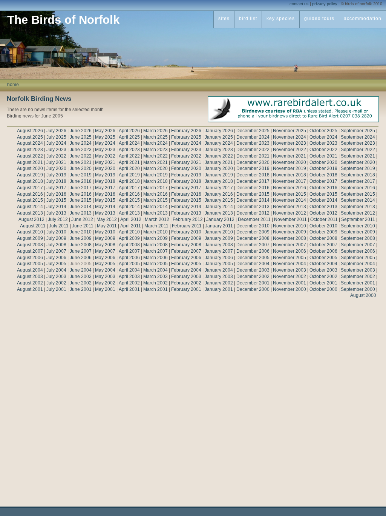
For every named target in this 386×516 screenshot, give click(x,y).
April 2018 (129, 181)
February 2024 (186, 143)
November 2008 (289, 238)
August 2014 (30, 206)
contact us (299, 4)
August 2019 (30, 175)
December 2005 (253, 257)
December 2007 (253, 244)
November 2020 (289, 162)
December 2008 (253, 238)
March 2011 (156, 226)
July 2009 (56, 238)
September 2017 (358, 181)
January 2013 (219, 213)
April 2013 (129, 213)
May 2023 (105, 149)
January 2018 (219, 181)
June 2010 (81, 232)
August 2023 (30, 149)
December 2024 (253, 137)
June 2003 (81, 276)
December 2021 (253, 156)
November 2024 (289, 137)
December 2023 (253, 143)
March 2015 (155, 200)
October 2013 (323, 206)
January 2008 (219, 244)
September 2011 (358, 219)
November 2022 (289, 149)
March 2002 (155, 283)
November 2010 (289, 226)
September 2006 (358, 251)
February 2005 (186, 263)
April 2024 (129, 143)
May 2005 (105, 263)
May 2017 (105, 187)
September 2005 (358, 257)
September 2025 (358, 130)
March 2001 (155, 289)
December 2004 (253, 263)
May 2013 (105, 213)
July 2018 (56, 181)
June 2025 (81, 137)
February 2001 (186, 289)
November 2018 (289, 175)
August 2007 (30, 251)
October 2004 (323, 263)
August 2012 (31, 219)
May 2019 (105, 175)
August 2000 (363, 295)
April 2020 (129, 168)
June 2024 (81, 143)
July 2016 (56, 194)
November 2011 (290, 219)
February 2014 (186, 206)
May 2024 (105, 143)
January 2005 (219, 263)
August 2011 (33, 226)
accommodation (362, 18)
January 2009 (219, 238)
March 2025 (155, 137)
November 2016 (289, 187)
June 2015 (81, 200)
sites (224, 18)
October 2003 (323, 270)
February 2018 (186, 181)
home (13, 84)
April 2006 (129, 257)
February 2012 (188, 219)
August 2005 (30, 263)
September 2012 (358, 213)
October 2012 (323, 213)
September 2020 (358, 162)
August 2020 (30, 168)
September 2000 (358, 289)
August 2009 (30, 238)
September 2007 (358, 244)
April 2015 (129, 200)
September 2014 (358, 200)
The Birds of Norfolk (63, 19)
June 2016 (81, 194)
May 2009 (105, 238)
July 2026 (56, 130)
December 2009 (253, 232)
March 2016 (155, 194)
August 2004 (30, 270)
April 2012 (130, 219)
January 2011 (219, 226)
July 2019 (56, 175)
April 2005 (129, 263)
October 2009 (323, 232)
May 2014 (105, 206)
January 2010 (219, 232)
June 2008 (81, 244)
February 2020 (186, 168)
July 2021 (56, 162)
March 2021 (155, 162)
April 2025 (129, 137)
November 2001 (289, 283)
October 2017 (323, 181)
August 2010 (30, 232)
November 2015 (289, 194)
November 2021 (289, 156)
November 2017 (289, 181)
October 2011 (324, 219)
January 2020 (219, 168)
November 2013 (289, 206)
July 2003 (56, 276)
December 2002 (253, 276)
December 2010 (253, 226)
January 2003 (219, 276)
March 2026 (155, 130)
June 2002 (81, 283)
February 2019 (186, 175)
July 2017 (56, 187)
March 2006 (155, 257)
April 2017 (129, 187)
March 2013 (155, 213)
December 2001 (253, 283)
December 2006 (253, 251)
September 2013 (358, 206)
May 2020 (105, 168)
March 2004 (155, 270)
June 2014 (81, 206)
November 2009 (289, 232)
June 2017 (81, 187)
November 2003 (289, 270)
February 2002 (186, 283)
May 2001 (105, 289)
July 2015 (56, 200)
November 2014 (289, 200)
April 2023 (129, 149)
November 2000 (289, 289)
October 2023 (323, 143)
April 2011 (130, 226)
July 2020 (56, 168)
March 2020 (155, 168)
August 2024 (30, 143)
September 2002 (358, 276)
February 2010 (186, 232)
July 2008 (56, 244)
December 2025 (253, 130)
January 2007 (219, 251)
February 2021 (186, 162)
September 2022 (358, 149)
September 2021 (358, 156)
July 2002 (56, 283)
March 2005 (155, 263)
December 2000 (253, 289)
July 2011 (59, 226)
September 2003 (358, 270)
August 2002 (30, 283)
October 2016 (323, 187)
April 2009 (129, 238)
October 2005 (323, 257)
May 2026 (105, 130)
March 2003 (155, 276)
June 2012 (82, 219)
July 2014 (56, 206)
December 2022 (253, 149)
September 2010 (358, 226)
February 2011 (187, 226)
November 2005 (289, 257)
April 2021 (129, 162)
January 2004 (219, 270)
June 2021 (81, 162)
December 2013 (253, 206)
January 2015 (219, 200)
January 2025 (219, 137)
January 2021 (219, 162)
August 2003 (30, 276)
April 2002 (129, 283)
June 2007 (81, 251)
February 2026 (186, 130)
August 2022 (30, 156)
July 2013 (56, 213)
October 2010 (323, 226)
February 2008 (186, 244)
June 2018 (81, 181)
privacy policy (324, 4)
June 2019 (81, 175)
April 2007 (129, 251)
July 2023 (56, 149)
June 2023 (81, 149)
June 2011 (82, 226)
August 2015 (30, 200)
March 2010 (155, 232)
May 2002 (105, 283)
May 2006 (105, 257)
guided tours (319, 18)
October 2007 (323, 244)
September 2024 (358, 137)
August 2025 (30, 137)
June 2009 (81, 238)
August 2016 (30, 194)
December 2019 (253, 168)
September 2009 (358, 232)
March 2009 (155, 238)
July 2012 (58, 219)
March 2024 (155, 143)
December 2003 (253, 270)
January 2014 (219, 206)
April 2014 (129, 206)
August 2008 (30, 244)
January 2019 (219, 175)
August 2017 (30, 187)
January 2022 (219, 156)
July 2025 (56, 137)
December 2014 (253, 200)
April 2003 (129, 276)
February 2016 (186, 194)
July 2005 (56, 263)
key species (281, 18)
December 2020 (253, 162)
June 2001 (81, 289)
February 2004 (186, 270)
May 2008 (105, 244)
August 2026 (30, 130)
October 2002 (323, 276)
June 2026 (81, 130)
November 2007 (289, 244)
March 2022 (155, 156)
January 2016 (219, 194)
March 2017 (155, 187)
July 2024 (56, 143)
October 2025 (323, 130)
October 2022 (323, 149)
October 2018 (323, 175)
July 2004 (56, 270)
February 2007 (186, 251)
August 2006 (30, 257)
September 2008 (358, 238)
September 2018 (358, 175)
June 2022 (81, 156)
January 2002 (219, 283)
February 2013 (186, 213)
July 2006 (56, 257)
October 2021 (323, 156)
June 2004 (81, 270)
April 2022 (129, 156)
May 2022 (105, 156)
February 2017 (186, 187)
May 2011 (107, 226)
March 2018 (155, 181)
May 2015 (105, 200)
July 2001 (56, 289)
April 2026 (129, 130)
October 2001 (323, 283)
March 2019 (155, 175)
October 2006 (323, 251)
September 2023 (358, 143)
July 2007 (56, 251)
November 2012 (289, 213)
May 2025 (105, 137)
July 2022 (56, 156)
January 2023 (219, 149)
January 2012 (220, 219)
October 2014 (323, 200)
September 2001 (358, 283)
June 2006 (81, 257)
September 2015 (358, 194)
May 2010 (105, 232)
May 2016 (105, 194)
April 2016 (129, 194)
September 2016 (358, 187)
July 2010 (56, 232)
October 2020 (323, 162)
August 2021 (30, 162)
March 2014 (155, 206)
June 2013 (81, 213)
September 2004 (358, 263)
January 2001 (219, 289)
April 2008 (129, 244)
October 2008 (323, 238)
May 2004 (105, 270)
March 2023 (155, 149)
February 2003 (186, 276)
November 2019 (289, 168)
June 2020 (81, 168)
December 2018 (253, 175)
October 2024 (323, 137)
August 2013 (30, 213)
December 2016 (253, 187)
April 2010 (129, 232)
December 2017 (253, 181)
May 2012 (106, 219)
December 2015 (253, 194)
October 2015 (323, 194)
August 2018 (30, 181)
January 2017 (219, 187)
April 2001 (129, 289)
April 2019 (129, 175)
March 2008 (155, 244)
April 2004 (129, 270)
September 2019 (358, 168)
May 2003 (105, 276)
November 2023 (289, 143)
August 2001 (30, 289)
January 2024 (219, 143)
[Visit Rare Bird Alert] (293, 109)
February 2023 (186, 149)
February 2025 (186, 137)
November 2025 (289, 130)
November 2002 (289, 276)
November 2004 (289, 263)
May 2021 (105, 162)
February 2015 (186, 200)
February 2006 (186, 257)
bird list (248, 18)
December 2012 (253, 213)
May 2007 (105, 251)
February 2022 (186, 156)
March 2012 (157, 219)
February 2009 (186, 238)
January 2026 (219, 130)
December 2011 (254, 219)
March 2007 (155, 251)
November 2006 (289, 251)
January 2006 (219, 257)
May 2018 (105, 181)
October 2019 (323, 168)
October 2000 (323, 289)
